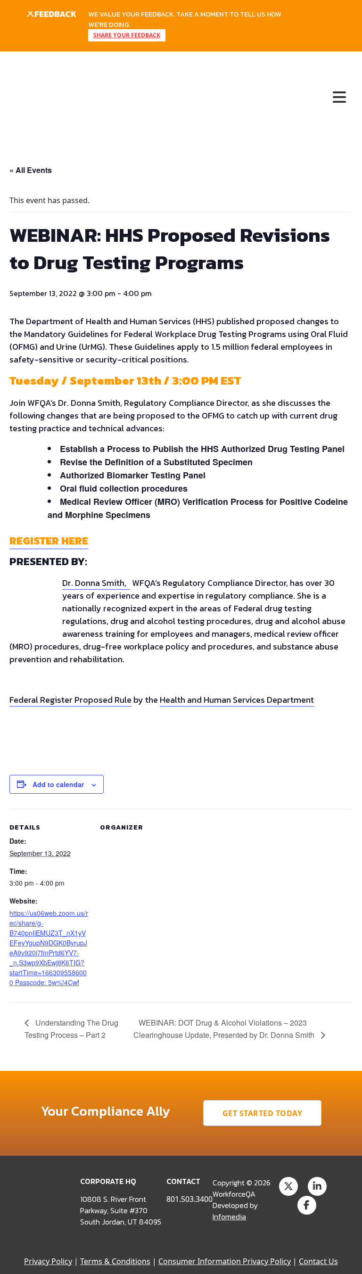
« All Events (30, 169)
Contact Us (318, 1261)
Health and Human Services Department (237, 699)
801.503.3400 (189, 1199)
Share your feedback (126, 35)
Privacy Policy (48, 1261)
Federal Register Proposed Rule (70, 699)
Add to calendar (58, 784)
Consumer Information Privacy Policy (224, 1261)
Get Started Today (262, 1113)
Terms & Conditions (115, 1261)
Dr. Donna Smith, (96, 582)
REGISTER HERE (48, 541)
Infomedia (229, 1216)
